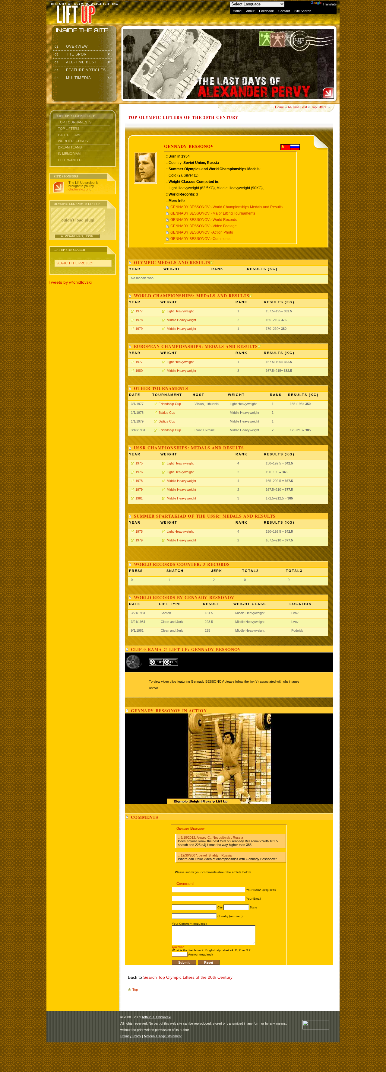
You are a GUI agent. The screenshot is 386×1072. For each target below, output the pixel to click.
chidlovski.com (79, 189)
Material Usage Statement (163, 1036)
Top (135, 989)
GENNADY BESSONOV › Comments (200, 239)
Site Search (302, 11)
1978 (139, 320)
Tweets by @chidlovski (70, 282)
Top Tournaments (74, 122)
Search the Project (75, 263)
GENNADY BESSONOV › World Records (203, 220)
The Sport (71, 54)
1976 (139, 472)
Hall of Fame (69, 135)
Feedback (266, 11)
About (250, 11)
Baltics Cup (167, 412)
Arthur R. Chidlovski (156, 1017)
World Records (73, 141)
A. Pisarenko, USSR (77, 236)
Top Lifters (68, 128)
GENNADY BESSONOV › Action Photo (201, 232)
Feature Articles (79, 70)
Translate (330, 4)
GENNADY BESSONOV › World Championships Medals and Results (226, 207)
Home (237, 11)
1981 (139, 498)
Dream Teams (70, 147)
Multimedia (72, 78)
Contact (284, 11)
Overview (70, 46)
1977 (139, 311)
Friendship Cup (170, 404)
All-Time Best (74, 62)
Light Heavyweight (180, 311)
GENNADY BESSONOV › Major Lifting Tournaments (212, 213)
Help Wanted (69, 160)
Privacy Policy (130, 1036)
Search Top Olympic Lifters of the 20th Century (188, 977)
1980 (139, 370)
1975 (139, 463)
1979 (139, 328)
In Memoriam (69, 153)
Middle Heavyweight (181, 320)
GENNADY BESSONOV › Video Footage (203, 226)
